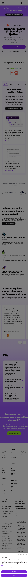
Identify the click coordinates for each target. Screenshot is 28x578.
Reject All (14, 571)
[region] (14, 565)
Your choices (14, 567)
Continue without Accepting (22, 554)
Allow (14, 575)
